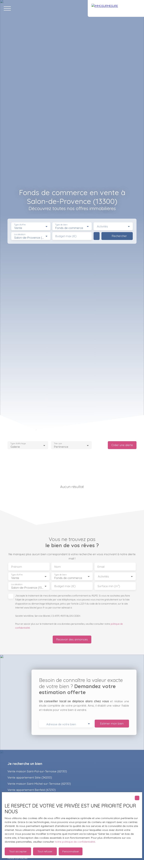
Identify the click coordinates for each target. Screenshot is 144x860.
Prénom (16, 566)
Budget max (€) (65, 236)
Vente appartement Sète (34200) (30, 777)
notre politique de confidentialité (75, 841)
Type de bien (61, 225)
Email (101, 566)
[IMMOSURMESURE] (116, 8)
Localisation (19, 234)
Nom (57, 566)
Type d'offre (20, 225)
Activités (102, 226)
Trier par (58, 443)
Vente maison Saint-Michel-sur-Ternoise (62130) (39, 783)
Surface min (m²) (109, 586)
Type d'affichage (18, 443)
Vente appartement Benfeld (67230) (32, 790)
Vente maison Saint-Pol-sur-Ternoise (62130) (37, 771)
